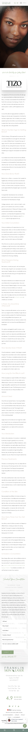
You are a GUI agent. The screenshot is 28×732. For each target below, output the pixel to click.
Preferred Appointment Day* (8, 639)
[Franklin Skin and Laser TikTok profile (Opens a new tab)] (12, 706)
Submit (6, 652)
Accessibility (16, 717)
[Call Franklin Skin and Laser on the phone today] (15, 3)
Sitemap (17, 715)
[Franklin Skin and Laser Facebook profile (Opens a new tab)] (15, 706)
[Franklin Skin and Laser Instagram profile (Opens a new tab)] (9, 706)
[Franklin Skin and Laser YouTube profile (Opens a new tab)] (18, 706)
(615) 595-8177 (9, 656)
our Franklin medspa (19, 297)
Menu (24, 3)
